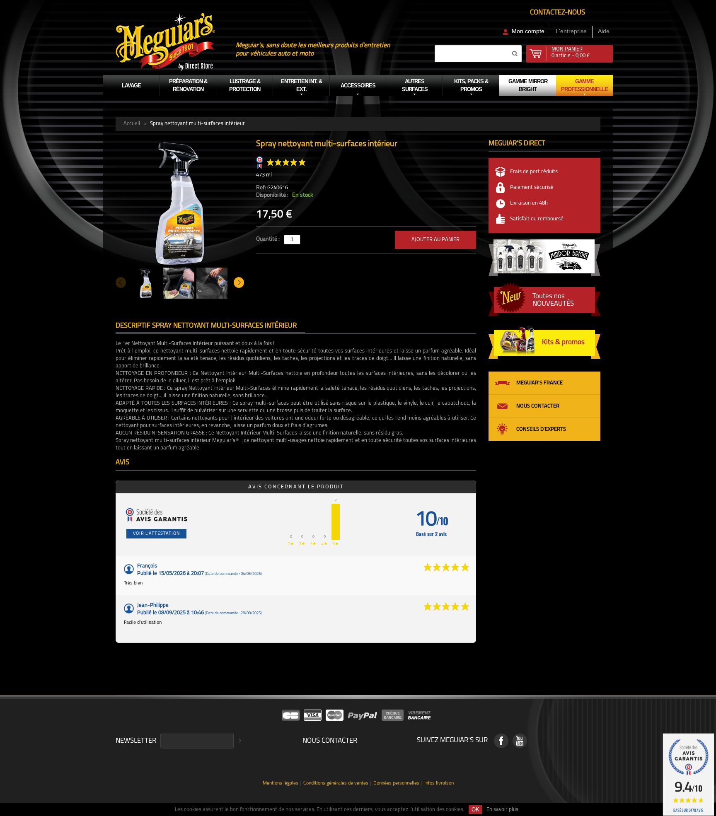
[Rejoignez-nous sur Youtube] (520, 741)
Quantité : (268, 239)
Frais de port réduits (534, 171)
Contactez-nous (557, 12)
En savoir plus (502, 809)
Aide (604, 31)
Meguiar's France (539, 383)
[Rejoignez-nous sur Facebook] (501, 741)
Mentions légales (280, 783)
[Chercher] (514, 53)
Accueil (131, 123)
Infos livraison (439, 783)
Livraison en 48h (529, 203)
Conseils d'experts (541, 429)
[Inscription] (239, 741)
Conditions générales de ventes (335, 783)
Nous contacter (537, 406)
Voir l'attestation (156, 533)
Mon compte (528, 31)
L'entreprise (571, 31)
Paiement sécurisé (532, 187)
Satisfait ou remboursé (537, 219)
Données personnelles (396, 783)
